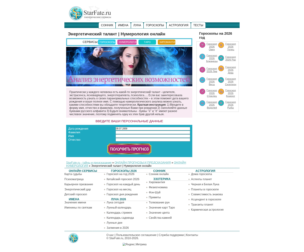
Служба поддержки (171, 235)
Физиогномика (158, 187)
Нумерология (128, 42)
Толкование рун (159, 202)
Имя (71, 136)
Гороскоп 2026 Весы (212, 81)
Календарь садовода (120, 217)
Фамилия (74, 132)
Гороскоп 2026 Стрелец (212, 93)
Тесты (198, 25)
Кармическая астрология (207, 209)
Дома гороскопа (201, 174)
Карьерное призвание (78, 184)
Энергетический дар (77, 189)
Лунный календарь (119, 207)
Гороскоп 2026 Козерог (230, 93)
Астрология (178, 25)
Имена (123, 25)
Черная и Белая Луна (205, 184)
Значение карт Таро (162, 207)
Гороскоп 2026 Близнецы (212, 58)
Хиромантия (167, 42)
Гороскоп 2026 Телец (230, 46)
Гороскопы (155, 25)
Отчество (74, 139)
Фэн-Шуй (154, 192)
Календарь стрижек (119, 212)
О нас (110, 235)
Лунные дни (114, 222)
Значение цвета (159, 212)
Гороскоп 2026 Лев (212, 70)
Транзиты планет (202, 204)
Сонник (107, 25)
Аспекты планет (201, 179)
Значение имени (75, 202)
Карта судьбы (73, 174)
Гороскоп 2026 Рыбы (230, 105)
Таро (147, 42)
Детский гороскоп (75, 194)
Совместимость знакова (207, 194)
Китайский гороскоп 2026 (123, 179)
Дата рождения (78, 128)
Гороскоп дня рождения (122, 194)
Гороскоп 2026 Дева (230, 70)
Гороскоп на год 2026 (120, 174)
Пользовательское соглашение (136, 235)
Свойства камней (160, 217)
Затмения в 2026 (118, 227)
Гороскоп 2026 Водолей (212, 105)
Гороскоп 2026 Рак (230, 58)
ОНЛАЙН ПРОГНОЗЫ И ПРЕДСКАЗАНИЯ (143, 162)
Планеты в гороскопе (205, 189)
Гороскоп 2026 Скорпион (230, 81)
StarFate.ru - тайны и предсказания (89, 162)
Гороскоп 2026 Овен (212, 46)
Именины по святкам (78, 207)
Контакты (192, 235)
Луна (137, 25)
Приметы (155, 197)
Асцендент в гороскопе (206, 199)
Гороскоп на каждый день (123, 184)
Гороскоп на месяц (119, 189)
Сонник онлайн (159, 174)
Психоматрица (74, 179)
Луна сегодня (115, 202)
